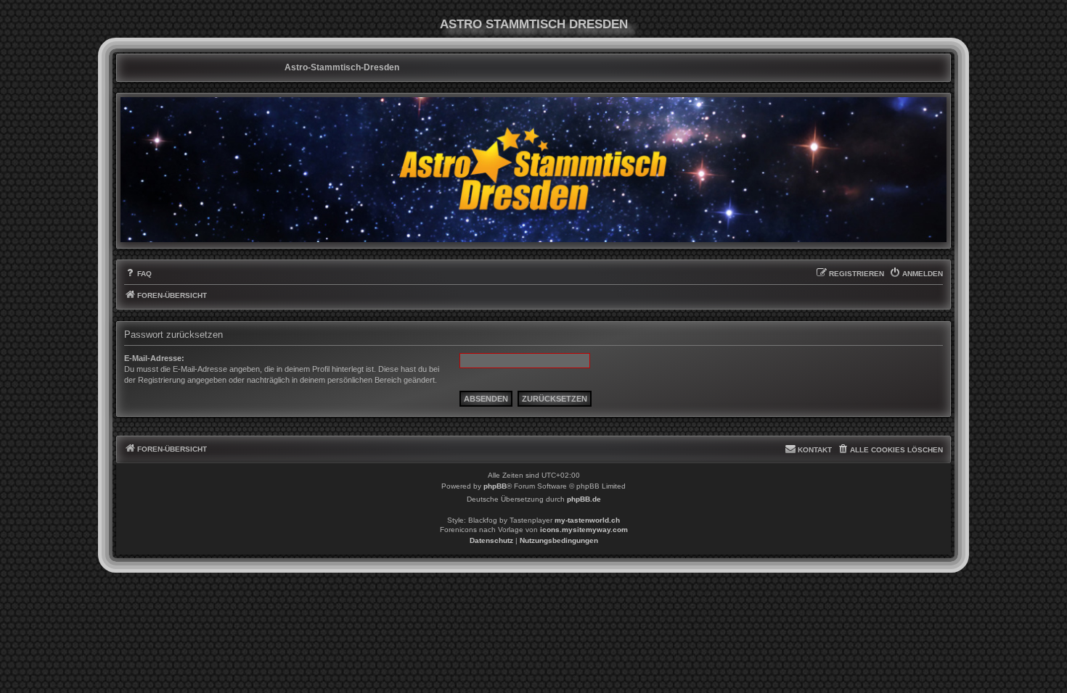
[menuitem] (138, 274)
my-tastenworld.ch (587, 520)
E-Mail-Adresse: (154, 358)
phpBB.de (584, 499)
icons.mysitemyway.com (584, 530)
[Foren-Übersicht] (533, 169)
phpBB (495, 486)
